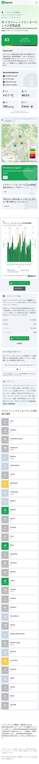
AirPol (5, 404)
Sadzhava (13, 430)
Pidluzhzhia (13, 554)
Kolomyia (13, 598)
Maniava (12, 501)
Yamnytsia (13, 563)
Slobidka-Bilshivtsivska (17, 634)
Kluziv (12, 545)
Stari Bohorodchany (16, 439)
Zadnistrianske (14, 465)
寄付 (5, 177)
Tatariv (12, 580)
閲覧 (5, 192)
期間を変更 (18, 288)
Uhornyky (13, 651)
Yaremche (13, 669)
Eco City (32, 401)
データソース (17, 161)
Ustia (11, 536)
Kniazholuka (14, 483)
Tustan (12, 474)
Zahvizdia (13, 705)
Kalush (12, 696)
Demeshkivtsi (14, 616)
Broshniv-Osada (15, 642)
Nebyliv (12, 518)
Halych (12, 678)
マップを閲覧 (8, 158)
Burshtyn (13, 572)
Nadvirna (13, 510)
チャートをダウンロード (21, 283)
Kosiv (12, 421)
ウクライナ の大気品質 (13, 12)
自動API (29, 300)
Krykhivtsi (13, 607)
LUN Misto (11, 404)
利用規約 (19, 343)
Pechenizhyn (14, 492)
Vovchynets (14, 660)
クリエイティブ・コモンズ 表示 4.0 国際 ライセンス (18, 751)
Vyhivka (12, 625)
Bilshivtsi (13, 456)
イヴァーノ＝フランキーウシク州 (10, 15)
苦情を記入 (7, 206)
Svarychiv (13, 527)
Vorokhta (13, 589)
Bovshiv (12, 687)
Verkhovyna (14, 447)
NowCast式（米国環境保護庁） (13, 56)
